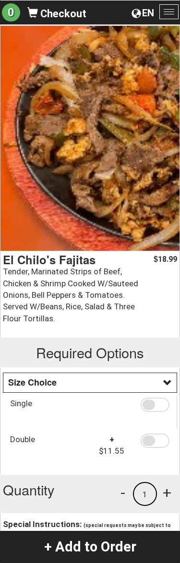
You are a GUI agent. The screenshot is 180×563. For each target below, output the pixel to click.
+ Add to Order (90, 547)
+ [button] (167, 492)
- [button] (122, 492)
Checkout (62, 14)
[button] (155, 405)
